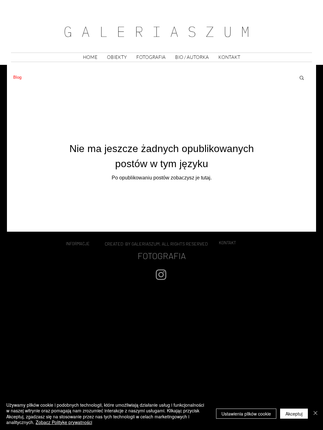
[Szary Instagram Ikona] (161, 275)
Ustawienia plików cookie (246, 413)
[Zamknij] (315, 413)
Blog (17, 77)
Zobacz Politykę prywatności (64, 422)
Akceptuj (293, 413)
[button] (117, 57)
